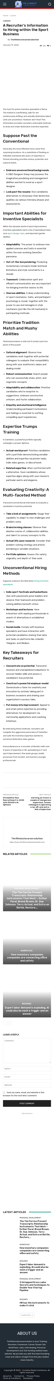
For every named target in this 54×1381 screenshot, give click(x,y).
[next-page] (10, 1023)
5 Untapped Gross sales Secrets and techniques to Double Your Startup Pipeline (35, 1286)
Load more (26, 1315)
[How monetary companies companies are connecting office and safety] (27, 938)
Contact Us (19, 1376)
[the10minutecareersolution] (5, 39)
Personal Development (26, 888)
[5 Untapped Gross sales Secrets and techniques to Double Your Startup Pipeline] (10, 1285)
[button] (49, 4)
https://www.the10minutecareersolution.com (27, 842)
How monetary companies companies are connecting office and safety (27, 957)
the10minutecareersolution (24, 40)
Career (13, 15)
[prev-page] (5, 1023)
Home (5, 15)
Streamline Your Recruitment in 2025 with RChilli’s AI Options (13, 801)
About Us (7, 1376)
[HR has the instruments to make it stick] (10, 1303)
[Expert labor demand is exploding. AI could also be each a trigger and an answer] (27, 991)
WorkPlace (27, 951)
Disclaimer (28, 1378)
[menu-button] (5, 4)
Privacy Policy (33, 1376)
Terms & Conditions (12, 1378)
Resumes (26, 1004)
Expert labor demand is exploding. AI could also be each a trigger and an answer (27, 1010)
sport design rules (16, 233)
